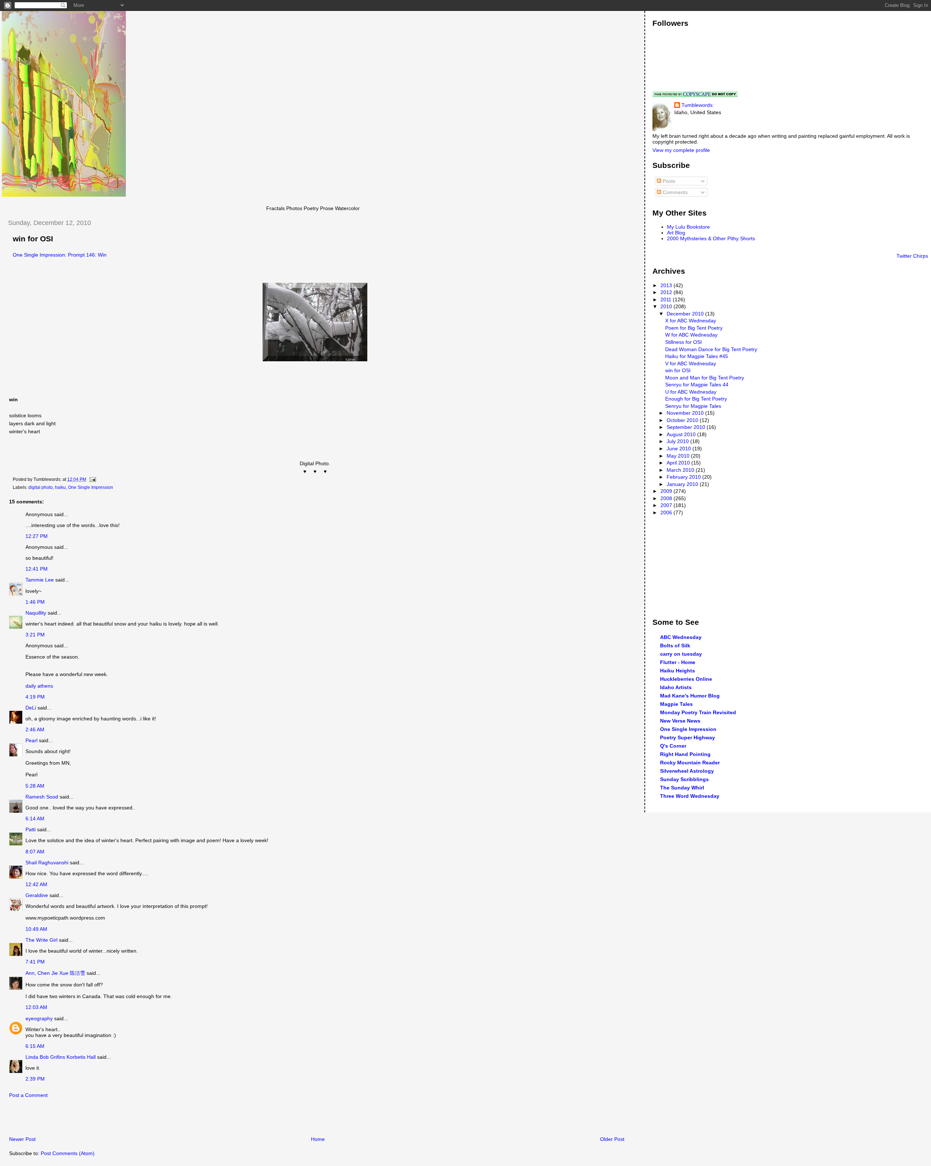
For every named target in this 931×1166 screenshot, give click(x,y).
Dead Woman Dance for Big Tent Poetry (711, 349)
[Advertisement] (87, 1119)
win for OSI (33, 238)
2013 (667, 285)
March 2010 (681, 470)
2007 (667, 505)
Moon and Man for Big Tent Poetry (704, 378)
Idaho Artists (676, 687)
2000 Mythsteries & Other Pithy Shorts (711, 238)
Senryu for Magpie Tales (693, 406)
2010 (667, 306)
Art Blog (676, 233)
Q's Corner (673, 746)
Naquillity (35, 613)
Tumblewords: (698, 105)
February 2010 (684, 477)
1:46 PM (35, 602)
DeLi (30, 708)
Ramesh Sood (41, 797)
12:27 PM (36, 536)
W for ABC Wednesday (691, 335)
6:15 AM (34, 1046)
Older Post (612, 1139)
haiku (60, 487)
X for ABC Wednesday (690, 320)
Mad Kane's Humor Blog (690, 696)
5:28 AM (34, 786)
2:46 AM (34, 729)
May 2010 (679, 456)
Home (318, 1139)
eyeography (39, 1018)
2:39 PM (35, 1079)
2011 (666, 299)
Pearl (31, 740)
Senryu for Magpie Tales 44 (696, 384)
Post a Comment (28, 1095)
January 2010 (683, 484)
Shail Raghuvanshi (46, 862)
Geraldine (37, 895)
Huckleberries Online (686, 679)
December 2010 (686, 314)
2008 (667, 498)
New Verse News (680, 721)
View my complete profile (681, 150)
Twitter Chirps (912, 256)
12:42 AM (36, 884)
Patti (30, 829)
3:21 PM (35, 635)
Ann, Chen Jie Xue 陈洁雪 (55, 973)
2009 (667, 491)
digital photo (40, 487)
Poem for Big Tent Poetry (694, 328)
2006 (667, 512)
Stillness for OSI (683, 342)
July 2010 (678, 441)
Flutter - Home (677, 662)
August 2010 (682, 434)
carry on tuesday (681, 654)
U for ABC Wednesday (690, 392)
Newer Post (22, 1139)
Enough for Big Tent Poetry (696, 399)
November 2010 (686, 413)
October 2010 (683, 420)
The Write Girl (41, 940)
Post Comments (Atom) (68, 1153)
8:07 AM (34, 852)
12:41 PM (36, 569)
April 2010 (679, 463)
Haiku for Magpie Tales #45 (696, 356)
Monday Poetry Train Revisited (698, 712)
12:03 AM (36, 1007)
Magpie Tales (676, 704)
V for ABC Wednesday (690, 363)
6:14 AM (34, 818)
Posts (668, 181)
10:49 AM (36, 929)
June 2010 (679, 448)
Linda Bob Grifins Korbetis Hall (60, 1057)
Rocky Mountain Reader (690, 762)
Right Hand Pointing (685, 754)
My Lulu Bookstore (688, 227)
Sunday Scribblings (684, 779)
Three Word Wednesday (689, 796)
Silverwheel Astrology (687, 771)
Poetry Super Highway (687, 737)
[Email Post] (91, 479)
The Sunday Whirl (682, 788)
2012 (667, 292)
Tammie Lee (39, 580)
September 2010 (687, 427)
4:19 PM (35, 697)
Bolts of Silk (675, 645)
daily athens (39, 686)
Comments (674, 192)
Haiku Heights (677, 671)
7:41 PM (35, 962)
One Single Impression (90, 487)
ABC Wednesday (681, 637)
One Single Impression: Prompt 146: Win (60, 255)
